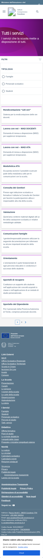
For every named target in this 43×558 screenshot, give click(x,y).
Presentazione (7, 383)
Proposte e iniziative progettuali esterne (18, 442)
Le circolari (6, 453)
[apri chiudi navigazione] (4, 11)
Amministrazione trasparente (16, 475)
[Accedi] (39, 5)
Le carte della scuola (10, 395)
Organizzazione (8, 397)
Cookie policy (23, 547)
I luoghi (4, 386)
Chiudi (21, 553)
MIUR (3, 358)
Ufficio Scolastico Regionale (13, 361)
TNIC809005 (25, 530)
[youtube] (14, 505)
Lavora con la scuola (10, 478)
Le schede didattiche (10, 437)
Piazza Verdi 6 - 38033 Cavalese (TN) (23, 513)
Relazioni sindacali (9, 462)
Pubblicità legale (8, 472)
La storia (5, 403)
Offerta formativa (8, 431)
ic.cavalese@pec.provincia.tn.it (13, 523)
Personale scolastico (14, 84)
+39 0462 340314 (17, 515)
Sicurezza (5, 466)
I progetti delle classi (10, 439)
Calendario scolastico (10, 456)
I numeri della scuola (10, 392)
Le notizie (5, 450)
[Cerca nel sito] (37, 11)
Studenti (9, 91)
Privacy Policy (26, 488)
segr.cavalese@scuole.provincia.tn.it (20, 518)
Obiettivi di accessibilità (12, 497)
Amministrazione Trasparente (14, 484)
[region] (21, 547)
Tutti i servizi (6, 423)
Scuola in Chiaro (8, 367)
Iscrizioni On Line (8, 369)
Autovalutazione (8, 400)
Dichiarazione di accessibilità (14, 493)
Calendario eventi (8, 459)
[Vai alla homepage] (12, 12)
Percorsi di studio (8, 420)
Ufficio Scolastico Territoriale (13, 364)
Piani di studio (7, 434)
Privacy (4, 469)
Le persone (6, 389)
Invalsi (4, 372)
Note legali (31, 497)
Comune (5, 375)
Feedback (5, 501)
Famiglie (9, 77)
